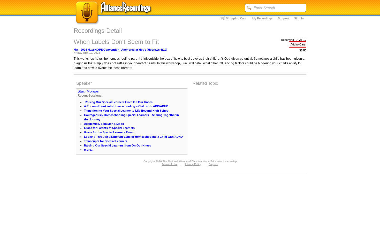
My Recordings (262, 18)
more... (88, 149)
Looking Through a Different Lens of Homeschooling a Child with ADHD (133, 136)
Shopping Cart (236, 18)
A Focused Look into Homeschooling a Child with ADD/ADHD (126, 106)
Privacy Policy (193, 164)
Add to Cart (298, 44)
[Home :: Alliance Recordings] (114, 23)
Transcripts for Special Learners (105, 141)
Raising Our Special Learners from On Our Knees (117, 145)
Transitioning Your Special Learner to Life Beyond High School (126, 110)
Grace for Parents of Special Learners (109, 127)
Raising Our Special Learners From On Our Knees (118, 102)
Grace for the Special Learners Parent (109, 132)
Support (283, 18)
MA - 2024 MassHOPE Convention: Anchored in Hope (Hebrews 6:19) (120, 49)
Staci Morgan (88, 91)
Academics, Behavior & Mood (104, 123)
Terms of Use (169, 164)
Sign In (299, 18)
